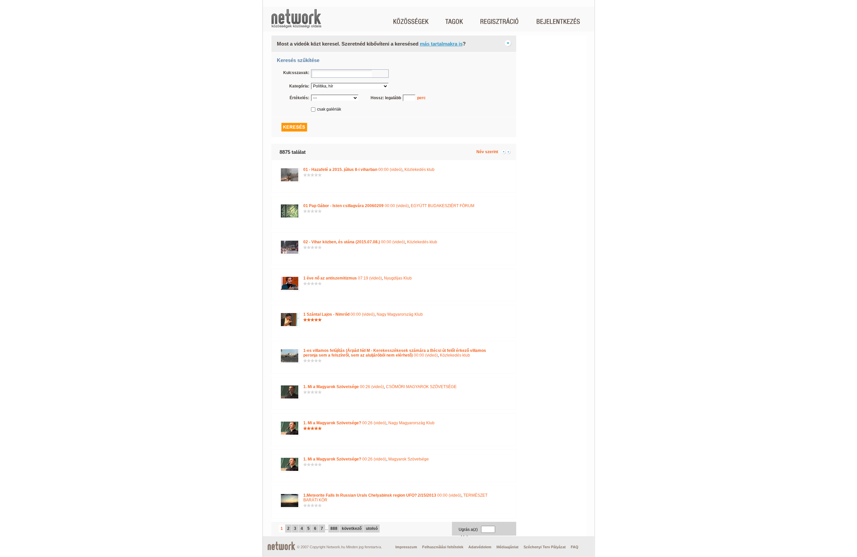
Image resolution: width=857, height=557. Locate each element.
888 (333, 528)
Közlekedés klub (419, 169)
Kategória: (299, 86)
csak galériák (329, 109)
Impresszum (406, 547)
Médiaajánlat (507, 547)
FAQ (574, 547)
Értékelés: (299, 98)
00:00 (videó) (352, 169)
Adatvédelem (479, 547)
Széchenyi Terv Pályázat (545, 547)
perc (421, 98)
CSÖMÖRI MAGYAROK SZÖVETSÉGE (421, 386)
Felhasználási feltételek (442, 547)
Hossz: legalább (386, 98)
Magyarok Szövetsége (408, 459)
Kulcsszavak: (296, 72)
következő (352, 528)
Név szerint (487, 151)
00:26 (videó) (343, 386)
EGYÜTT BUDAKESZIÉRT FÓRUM (442, 205)
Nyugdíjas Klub (398, 278)
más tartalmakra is (441, 44)
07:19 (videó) (342, 278)
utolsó (372, 528)
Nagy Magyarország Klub (400, 314)
